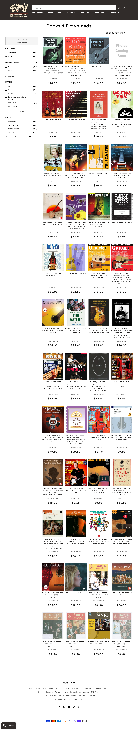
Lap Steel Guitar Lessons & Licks (53, 274)
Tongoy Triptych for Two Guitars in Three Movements (122, 437)
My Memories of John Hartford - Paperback (75, 331)
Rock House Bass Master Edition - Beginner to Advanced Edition (53, 385)
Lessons (86, 692)
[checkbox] (21, 56)
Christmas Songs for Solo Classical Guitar (53, 595)
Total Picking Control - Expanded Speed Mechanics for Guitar (53, 438)
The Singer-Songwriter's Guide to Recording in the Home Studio (76, 385)
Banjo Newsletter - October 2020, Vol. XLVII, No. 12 (53, 644)
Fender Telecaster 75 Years (99, 174)
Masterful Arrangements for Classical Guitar (75, 542)
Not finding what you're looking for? (69, 699)
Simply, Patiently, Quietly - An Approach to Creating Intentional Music (99, 386)
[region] (19, 349)
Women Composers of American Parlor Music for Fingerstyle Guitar (53, 492)
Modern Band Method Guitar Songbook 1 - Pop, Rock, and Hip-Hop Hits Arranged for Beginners (121, 278)
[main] (87, 349)
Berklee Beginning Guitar (75, 121)
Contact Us (82, 696)
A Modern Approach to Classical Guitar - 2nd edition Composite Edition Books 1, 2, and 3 (121, 71)
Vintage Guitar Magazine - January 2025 (122, 384)
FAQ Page (95, 692)
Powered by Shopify (78, 725)
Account (91, 696)
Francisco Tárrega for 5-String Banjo (53, 223)
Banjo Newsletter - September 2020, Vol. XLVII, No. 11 (75, 644)
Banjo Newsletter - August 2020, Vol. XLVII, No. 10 (122, 644)
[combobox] (74, 7)
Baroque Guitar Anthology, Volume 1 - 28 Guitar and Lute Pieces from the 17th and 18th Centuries (52, 544)
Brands (40, 692)
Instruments (54, 688)
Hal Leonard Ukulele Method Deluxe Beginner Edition (122, 542)
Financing (49, 692)
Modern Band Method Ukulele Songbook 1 (99, 275)
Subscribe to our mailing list (53, 696)
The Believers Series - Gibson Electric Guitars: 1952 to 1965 (98, 331)
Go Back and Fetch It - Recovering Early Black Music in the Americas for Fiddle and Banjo (75, 71)
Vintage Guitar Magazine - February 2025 (75, 491)
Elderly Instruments (65, 725)
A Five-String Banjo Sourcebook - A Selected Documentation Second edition (99, 124)
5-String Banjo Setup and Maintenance (99, 643)
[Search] (113, 7)
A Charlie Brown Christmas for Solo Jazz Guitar (99, 542)
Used (45, 688)
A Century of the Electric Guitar (52, 121)
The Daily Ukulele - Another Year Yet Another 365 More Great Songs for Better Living (75, 439)
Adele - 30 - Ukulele (76, 593)
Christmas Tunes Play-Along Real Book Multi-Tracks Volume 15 (121, 123)
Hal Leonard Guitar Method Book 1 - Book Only (99, 491)
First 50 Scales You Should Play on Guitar (122, 175)
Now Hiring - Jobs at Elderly (83, 688)
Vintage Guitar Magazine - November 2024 (99, 437)
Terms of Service (61, 692)
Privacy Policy (75, 692)
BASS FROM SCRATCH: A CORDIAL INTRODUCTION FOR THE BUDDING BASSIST (53, 70)
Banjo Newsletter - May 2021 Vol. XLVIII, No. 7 (99, 595)
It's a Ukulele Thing (76, 273)
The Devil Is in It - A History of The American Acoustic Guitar (122, 492)
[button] (38, 12)
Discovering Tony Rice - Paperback (53, 174)
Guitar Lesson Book (122, 222)
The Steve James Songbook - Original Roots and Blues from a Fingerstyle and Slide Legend (121, 333)
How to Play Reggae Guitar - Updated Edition (99, 224)
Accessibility (71, 696)
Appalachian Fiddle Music (122, 594)
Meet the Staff (101, 688)
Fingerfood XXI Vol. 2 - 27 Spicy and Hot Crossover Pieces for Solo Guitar (76, 225)
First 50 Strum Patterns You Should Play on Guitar (76, 175)
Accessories (65, 688)
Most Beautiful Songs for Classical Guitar (52, 331)
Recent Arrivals (35, 688)
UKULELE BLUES (99, 66)
